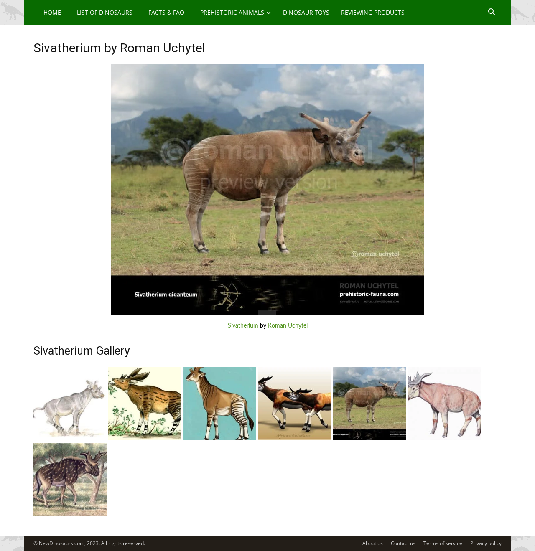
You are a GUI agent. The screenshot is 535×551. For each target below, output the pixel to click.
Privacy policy (486, 543)
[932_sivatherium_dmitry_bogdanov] (444, 439)
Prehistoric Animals (232, 12)
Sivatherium (243, 326)
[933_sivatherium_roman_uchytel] (369, 439)
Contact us (403, 543)
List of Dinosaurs (104, 12)
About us (372, 543)
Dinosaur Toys (306, 12)
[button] (492, 13)
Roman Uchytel (288, 326)
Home (52, 12)
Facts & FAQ (166, 12)
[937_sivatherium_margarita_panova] (70, 439)
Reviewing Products (373, 12)
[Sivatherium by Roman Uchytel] (267, 313)
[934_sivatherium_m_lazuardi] (294, 439)
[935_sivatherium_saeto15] (219, 439)
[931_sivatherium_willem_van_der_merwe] (70, 515)
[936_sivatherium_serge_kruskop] (144, 439)
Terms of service (442, 543)
